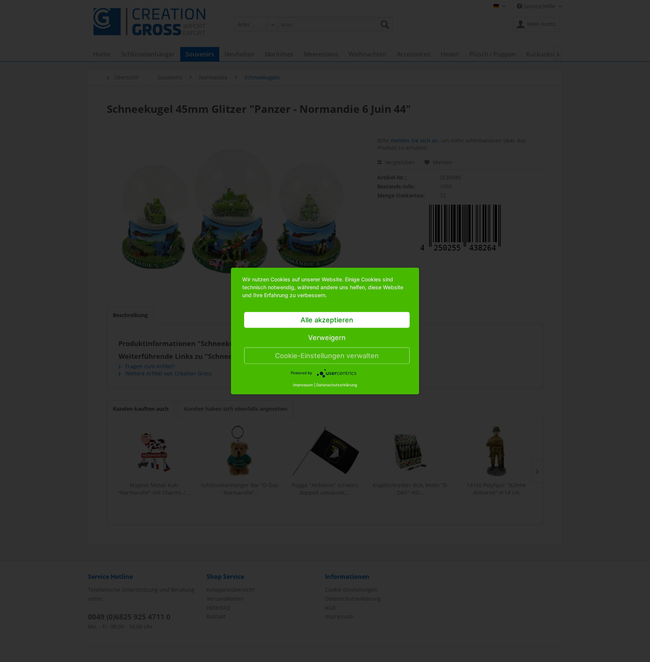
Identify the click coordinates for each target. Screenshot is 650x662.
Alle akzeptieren (327, 320)
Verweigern (327, 338)
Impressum (303, 385)
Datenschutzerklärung (336, 385)
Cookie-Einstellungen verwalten (327, 356)
